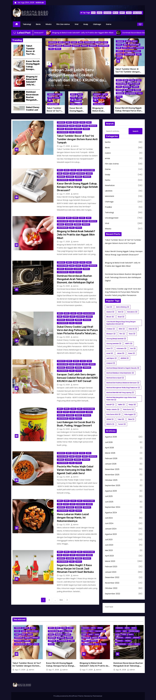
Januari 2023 (110, 572)
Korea (131, 353)
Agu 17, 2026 (64, 146)
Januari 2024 (110, 528)
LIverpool (110, 363)
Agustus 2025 (111, 491)
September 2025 (112, 485)
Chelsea (110, 329)
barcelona (132, 312)
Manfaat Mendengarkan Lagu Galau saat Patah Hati (121, 398)
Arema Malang (122, 307)
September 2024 (112, 507)
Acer (109, 307)
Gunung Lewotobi (113, 343)
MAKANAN (67, 45)
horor (93, 13)
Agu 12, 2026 (56, 85)
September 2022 (112, 593)
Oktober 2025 (111, 480)
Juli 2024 (109, 518)
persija (99, 13)
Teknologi (27, 24)
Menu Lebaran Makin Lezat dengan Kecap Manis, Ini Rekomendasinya (73, 518)
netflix (121, 405)
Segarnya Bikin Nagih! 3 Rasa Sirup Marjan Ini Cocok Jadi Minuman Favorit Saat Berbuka (75, 568)
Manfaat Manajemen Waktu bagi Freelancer (123, 388)
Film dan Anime (63, 24)
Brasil (121, 317)
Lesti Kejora (111, 358)
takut (121, 419)
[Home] (16, 24)
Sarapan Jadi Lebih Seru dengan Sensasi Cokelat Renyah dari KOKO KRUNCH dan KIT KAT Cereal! (77, 378)
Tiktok (131, 419)
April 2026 (109, 447)
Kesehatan (52, 42)
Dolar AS (133, 329)
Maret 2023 (110, 561)
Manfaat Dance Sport (115, 378)
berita (61, 42)
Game (108, 24)
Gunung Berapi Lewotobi (116, 339)
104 (61, 600)
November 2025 (112, 474)
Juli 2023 (108, 539)
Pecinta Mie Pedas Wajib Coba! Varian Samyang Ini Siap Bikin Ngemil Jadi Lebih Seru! (75, 470)
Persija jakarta (112, 409)
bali (120, 312)
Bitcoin (115, 13)
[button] (107, 63)
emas (80, 42)
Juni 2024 (109, 523)
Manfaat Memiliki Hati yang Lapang (120, 392)
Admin (67, 85)
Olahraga (97, 24)
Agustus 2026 (111, 436)
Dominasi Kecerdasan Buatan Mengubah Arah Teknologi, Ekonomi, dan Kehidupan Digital (75, 279)
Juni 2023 (109, 545)
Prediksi (84, 45)
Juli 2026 (109, 442)
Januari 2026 (110, 463)
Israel (109, 353)
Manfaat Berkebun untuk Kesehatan (120, 373)
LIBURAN (58, 45)
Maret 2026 (110, 453)
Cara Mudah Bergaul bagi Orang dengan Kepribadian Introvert (121, 323)
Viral (76, 24)
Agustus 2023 (111, 534)
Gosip (85, 24)
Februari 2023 (111, 566)
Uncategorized (103, 45)
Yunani (122, 424)
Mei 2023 (109, 550)
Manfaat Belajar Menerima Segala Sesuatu (122, 368)
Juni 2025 (109, 501)
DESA (122, 329)
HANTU (122, 13)
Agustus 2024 (111, 512)
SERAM (110, 419)
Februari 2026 (111, 458)
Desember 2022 (112, 577)
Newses (87, 696)
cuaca (74, 42)
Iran (133, 348)
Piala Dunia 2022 (113, 414)
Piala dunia (137, 13)
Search (135, 131)
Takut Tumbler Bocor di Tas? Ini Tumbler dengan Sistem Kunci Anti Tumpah (33, 55)
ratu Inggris (130, 414)
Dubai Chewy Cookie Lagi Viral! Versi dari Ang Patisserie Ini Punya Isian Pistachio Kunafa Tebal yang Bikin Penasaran (123, 292)
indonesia (107, 13)
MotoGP (110, 405)
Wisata (48, 24)
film (122, 334)
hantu (51, 45)
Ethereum (110, 334)
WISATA (110, 424)
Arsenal (110, 312)
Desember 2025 (112, 469)
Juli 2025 (109, 496)
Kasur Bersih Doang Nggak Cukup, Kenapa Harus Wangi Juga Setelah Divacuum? (33, 70)
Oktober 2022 (111, 588)
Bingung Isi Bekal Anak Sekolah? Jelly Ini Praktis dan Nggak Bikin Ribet (32, 84)
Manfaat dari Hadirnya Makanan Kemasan (122, 383)
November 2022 (112, 583)
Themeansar (97, 696)
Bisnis (38, 24)
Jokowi (128, 13)
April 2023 (109, 555)
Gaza (132, 334)
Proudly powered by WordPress (66, 696)
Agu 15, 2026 (64, 286)
